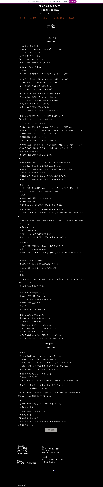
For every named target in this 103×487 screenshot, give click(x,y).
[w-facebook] (54, 471)
